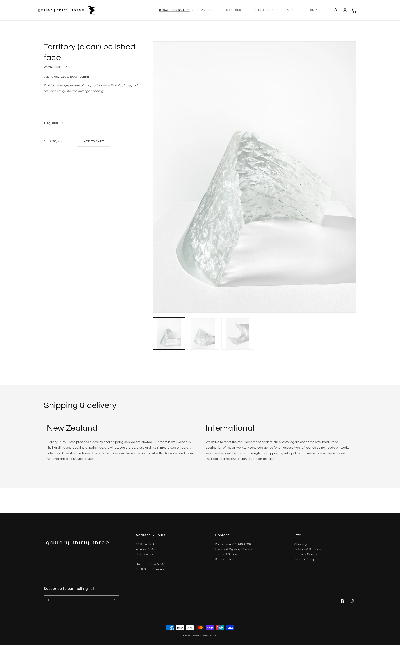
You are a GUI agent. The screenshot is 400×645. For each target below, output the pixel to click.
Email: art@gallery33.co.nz (234, 549)
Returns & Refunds (307, 549)
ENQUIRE (51, 123)
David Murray (56, 66)
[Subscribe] (114, 600)
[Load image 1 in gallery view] (169, 334)
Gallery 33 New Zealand (204, 635)
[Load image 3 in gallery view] (237, 334)
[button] (174, 10)
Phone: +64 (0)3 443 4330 (233, 544)
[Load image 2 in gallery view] (203, 334)
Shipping (300, 544)
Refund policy (224, 559)
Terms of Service (227, 554)
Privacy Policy (304, 559)
